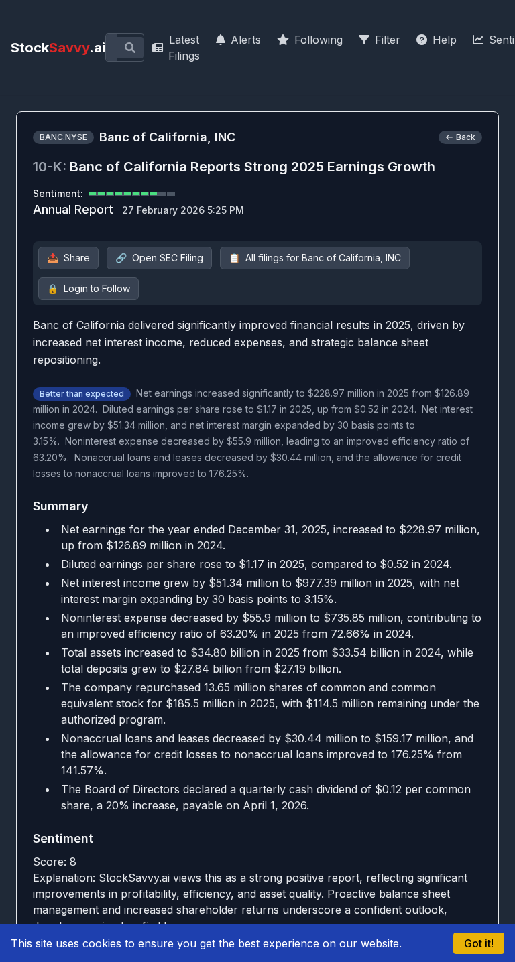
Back (465, 137)
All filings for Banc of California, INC (315, 257)
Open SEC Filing (159, 257)
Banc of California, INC (167, 137)
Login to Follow (88, 288)
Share (68, 257)
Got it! (479, 943)
